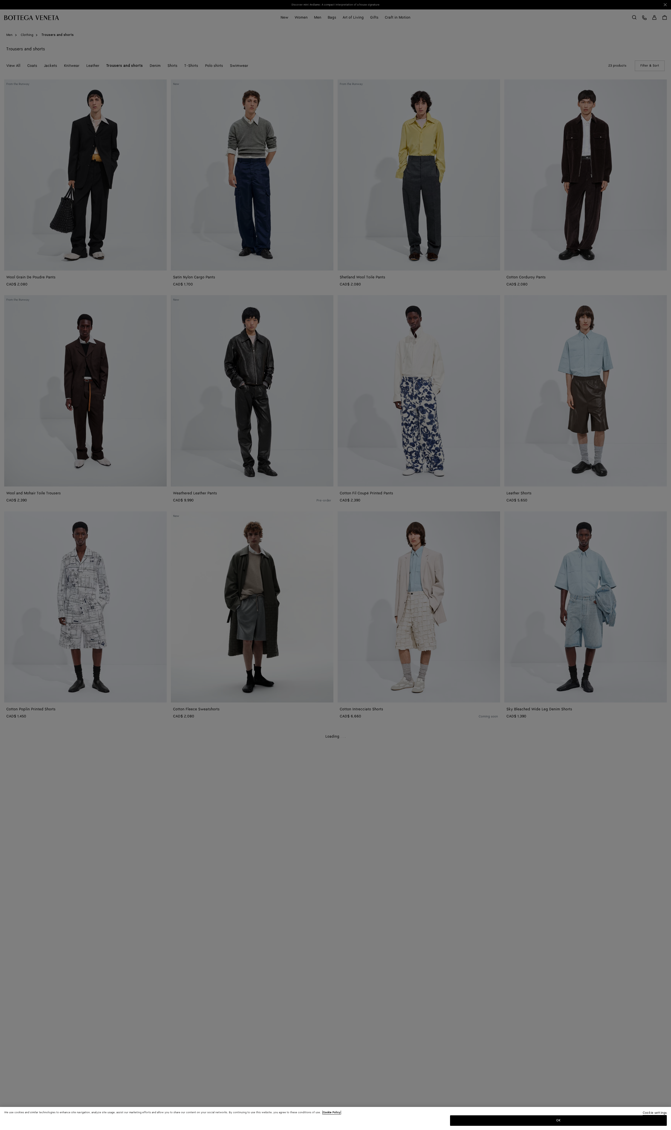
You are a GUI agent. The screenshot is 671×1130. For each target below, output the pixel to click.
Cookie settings (655, 1113)
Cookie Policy (331, 1112)
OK (558, 1120)
